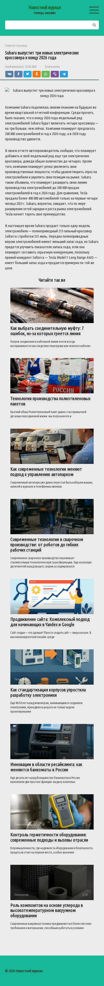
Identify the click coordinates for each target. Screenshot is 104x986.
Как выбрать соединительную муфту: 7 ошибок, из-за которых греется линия (47, 330)
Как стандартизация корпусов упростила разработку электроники (48, 692)
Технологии (52, 66)
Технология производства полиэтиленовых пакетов (50, 401)
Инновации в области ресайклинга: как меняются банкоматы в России (46, 766)
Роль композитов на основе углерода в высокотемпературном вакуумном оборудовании (46, 910)
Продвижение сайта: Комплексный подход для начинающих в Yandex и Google (50, 621)
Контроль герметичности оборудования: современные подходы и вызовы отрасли (49, 837)
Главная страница (16, 45)
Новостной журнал (45, 7)
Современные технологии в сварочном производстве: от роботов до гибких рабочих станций (46, 544)
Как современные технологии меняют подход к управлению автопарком (46, 471)
